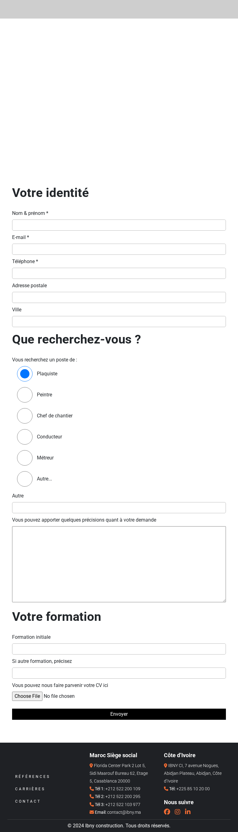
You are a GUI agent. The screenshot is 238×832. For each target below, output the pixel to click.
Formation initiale (31, 637)
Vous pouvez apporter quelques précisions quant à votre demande (84, 520)
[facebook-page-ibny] (167, 812)
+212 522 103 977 (122, 804)
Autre (18, 496)
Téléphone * (25, 261)
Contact (28, 801)
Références (32, 776)
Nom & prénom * (30, 213)
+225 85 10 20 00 (193, 788)
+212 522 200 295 (122, 796)
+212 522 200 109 (122, 788)
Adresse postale (29, 285)
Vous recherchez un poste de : (44, 360)
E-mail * (20, 237)
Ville (16, 310)
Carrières (30, 789)
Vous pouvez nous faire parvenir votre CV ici (60, 685)
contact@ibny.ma (124, 812)
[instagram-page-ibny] (177, 812)
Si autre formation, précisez (42, 661)
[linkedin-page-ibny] (188, 812)
